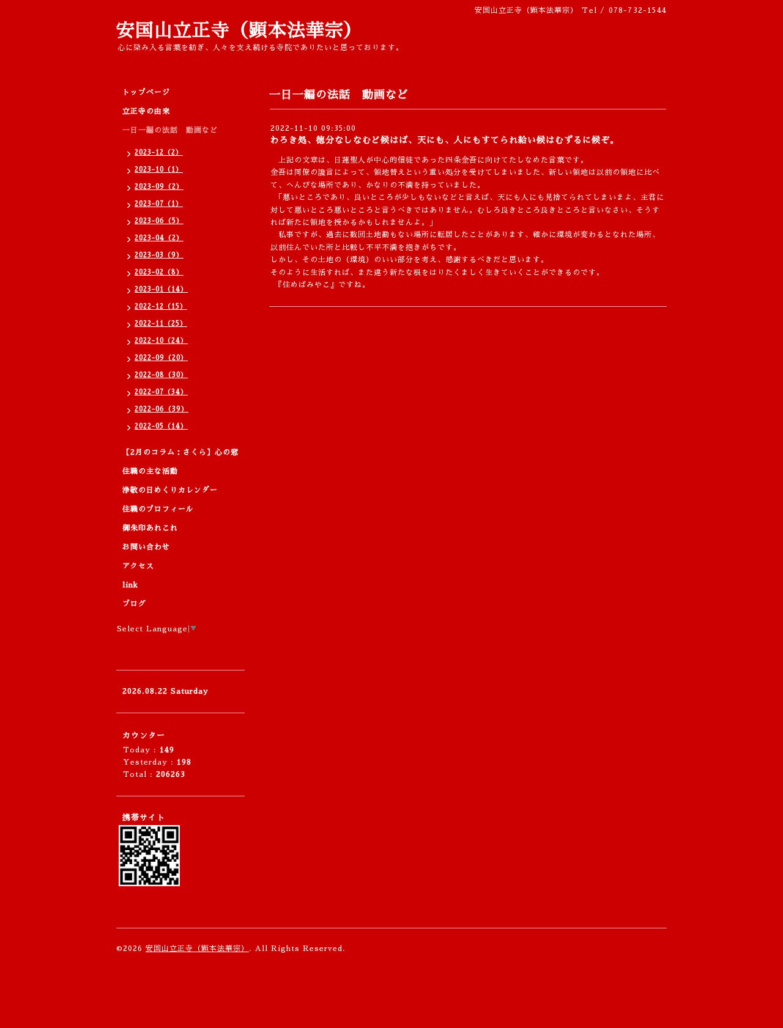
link (130, 585)
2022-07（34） (161, 392)
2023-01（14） (161, 289)
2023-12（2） (159, 152)
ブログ (134, 604)
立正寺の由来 (146, 111)
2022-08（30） (161, 375)
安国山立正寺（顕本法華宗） (239, 30)
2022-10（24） (161, 340)
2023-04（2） (159, 238)
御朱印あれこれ (150, 528)
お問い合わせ (146, 547)
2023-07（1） (159, 203)
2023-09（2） (159, 186)
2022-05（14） (161, 426)
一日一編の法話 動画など (170, 130)
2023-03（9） (159, 255)
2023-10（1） (159, 169)
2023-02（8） (159, 272)
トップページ (146, 92)
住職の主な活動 (150, 471)
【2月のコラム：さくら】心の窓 (180, 452)
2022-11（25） (161, 323)
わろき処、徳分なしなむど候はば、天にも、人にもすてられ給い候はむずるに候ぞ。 (444, 140)
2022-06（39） (161, 409)
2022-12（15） (161, 306)
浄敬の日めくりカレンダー (170, 490)
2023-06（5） (159, 221)
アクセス (138, 566)
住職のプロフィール (158, 509)
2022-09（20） (161, 357)
